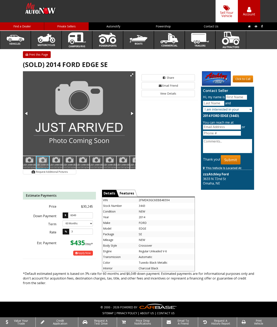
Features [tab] (127, 193)
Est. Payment (46, 243)
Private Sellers (66, 26)
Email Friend (170, 85)
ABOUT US (147, 313)
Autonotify (113, 26)
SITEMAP (108, 313)
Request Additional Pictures (51, 172)
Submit (230, 159)
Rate (52, 232)
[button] (132, 75)
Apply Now (84, 253)
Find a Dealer (22, 26)
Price (52, 206)
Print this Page (38, 54)
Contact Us (211, 26)
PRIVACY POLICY (127, 313)
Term (52, 224)
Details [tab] (109, 193)
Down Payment (44, 216)
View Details (168, 93)
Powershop (163, 26)
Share (170, 78)
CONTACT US (166, 313)
